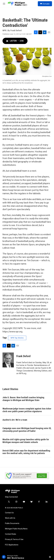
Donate (45, 4)
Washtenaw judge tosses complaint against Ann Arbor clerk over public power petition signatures (27, 410)
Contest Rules (10, 534)
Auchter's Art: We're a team (15, 419)
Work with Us (10, 518)
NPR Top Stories (17, 338)
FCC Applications (11, 545)
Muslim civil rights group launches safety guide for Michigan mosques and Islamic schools (26, 440)
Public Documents (12, 523)
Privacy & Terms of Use (14, 539)
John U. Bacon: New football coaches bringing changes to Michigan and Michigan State (23, 398)
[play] (3, 557)
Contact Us (9, 513)
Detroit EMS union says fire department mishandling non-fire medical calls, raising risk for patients (26, 452)
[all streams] (50, 557)
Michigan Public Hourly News (16, 529)
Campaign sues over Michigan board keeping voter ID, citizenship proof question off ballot (27, 429)
